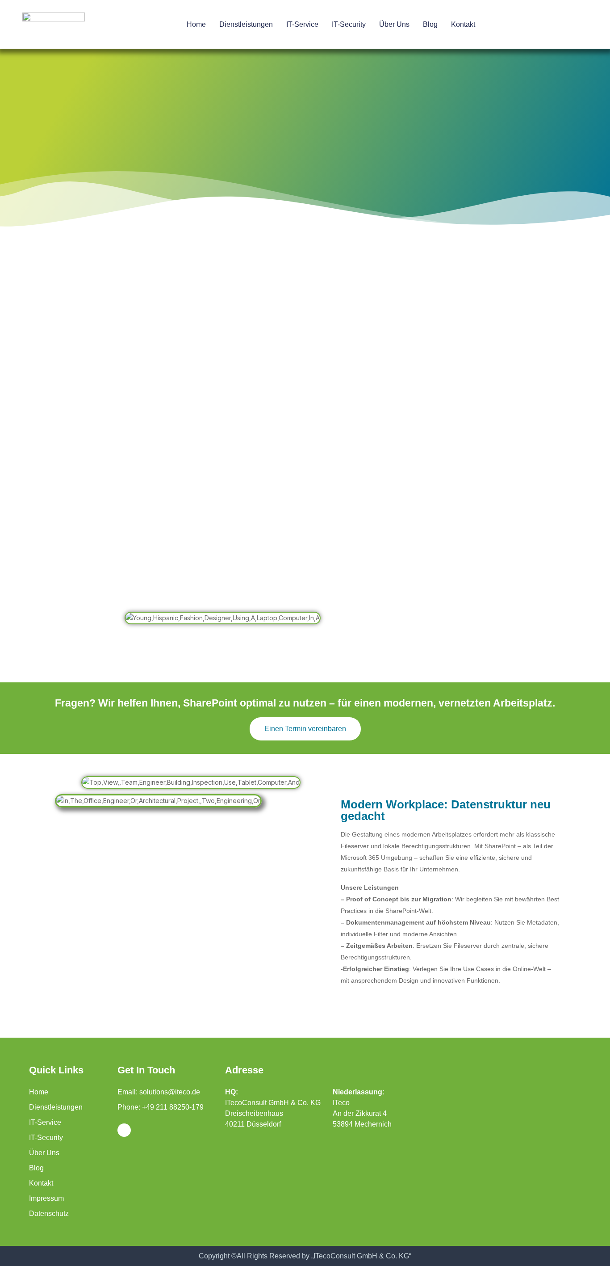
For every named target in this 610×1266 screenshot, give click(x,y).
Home (196, 24)
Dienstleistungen (246, 24)
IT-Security (349, 24)
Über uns (394, 24)
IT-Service (302, 24)
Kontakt (463, 24)
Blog (430, 24)
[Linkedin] (124, 1130)
